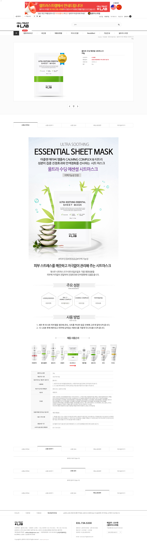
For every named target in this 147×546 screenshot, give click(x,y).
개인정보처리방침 (52, 513)
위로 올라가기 (121, 125)
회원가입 (106, 16)
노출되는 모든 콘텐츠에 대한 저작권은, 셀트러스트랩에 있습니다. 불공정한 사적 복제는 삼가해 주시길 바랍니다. (91, 513)
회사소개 (16, 513)
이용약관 (28, 513)
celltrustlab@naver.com (32, 532)
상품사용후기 (49, 125)
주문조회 (120, 16)
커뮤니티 (28, 16)
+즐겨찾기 (18, 16)
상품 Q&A (73, 125)
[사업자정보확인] (61, 532)
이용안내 (38, 513)
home (100, 37)
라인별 (105, 37)
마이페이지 (114, 16)
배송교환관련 (97, 125)
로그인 (101, 16)
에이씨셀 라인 (112, 37)
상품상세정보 (25, 125)
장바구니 (126, 16)
